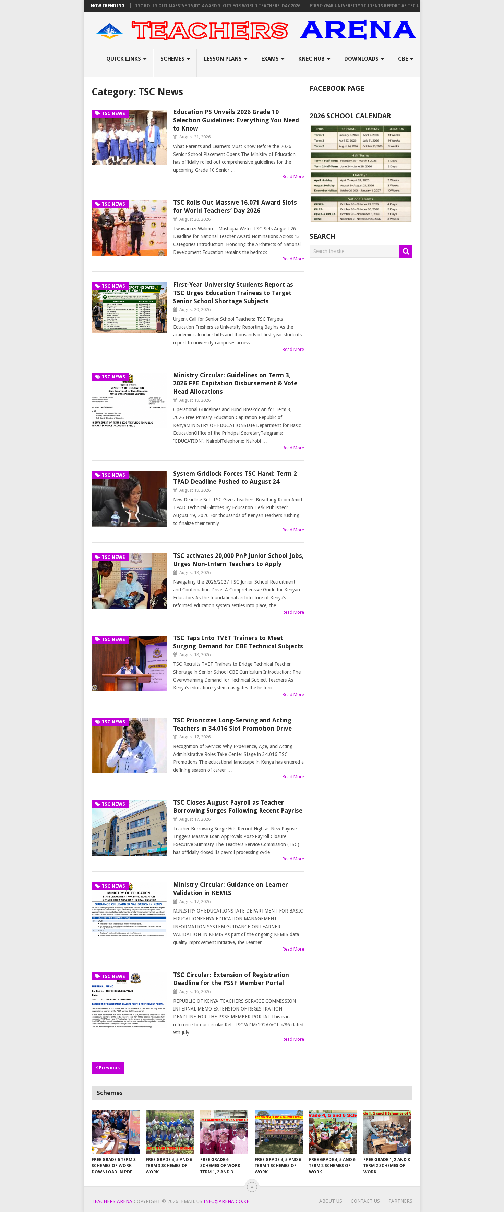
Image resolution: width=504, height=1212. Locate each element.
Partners (400, 1201)
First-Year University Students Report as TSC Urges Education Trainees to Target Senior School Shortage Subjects (233, 293)
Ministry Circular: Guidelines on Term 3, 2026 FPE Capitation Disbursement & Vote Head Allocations (235, 383)
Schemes (172, 59)
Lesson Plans (223, 59)
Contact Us (365, 1201)
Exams (270, 59)
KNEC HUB (311, 59)
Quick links (123, 59)
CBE (403, 59)
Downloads (361, 59)
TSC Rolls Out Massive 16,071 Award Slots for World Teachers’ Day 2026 (193, 5)
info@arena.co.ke (226, 1201)
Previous (109, 1067)
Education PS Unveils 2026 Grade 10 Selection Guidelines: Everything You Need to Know (236, 120)
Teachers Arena (112, 1201)
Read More (293, 176)
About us (330, 1201)
